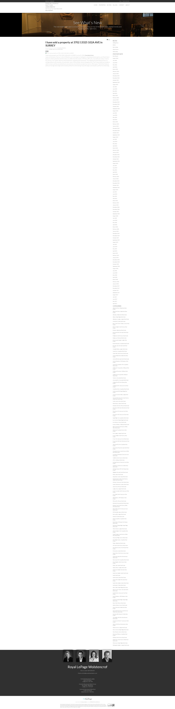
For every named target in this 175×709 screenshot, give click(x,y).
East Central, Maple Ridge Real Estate (120, 420)
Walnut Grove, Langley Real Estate (120, 627)
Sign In (47, 1)
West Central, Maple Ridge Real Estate (121, 629)
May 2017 (115, 301)
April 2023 (115, 145)
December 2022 (116, 154)
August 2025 (115, 84)
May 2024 (115, 117)
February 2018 (116, 281)
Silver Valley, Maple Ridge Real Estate (120, 587)
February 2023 (116, 150)
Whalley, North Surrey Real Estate (56, 49)
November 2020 (116, 209)
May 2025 (115, 91)
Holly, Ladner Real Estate (118, 474)
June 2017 (115, 299)
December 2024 (116, 102)
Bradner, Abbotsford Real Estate (119, 330)
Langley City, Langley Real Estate (119, 488)
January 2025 (116, 99)
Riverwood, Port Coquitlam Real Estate (121, 559)
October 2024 (116, 106)
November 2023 (116, 130)
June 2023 (115, 141)
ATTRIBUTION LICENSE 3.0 (95, 701)
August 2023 (115, 137)
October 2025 (116, 80)
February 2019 (116, 255)
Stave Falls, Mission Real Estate (119, 603)
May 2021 (115, 196)
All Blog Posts (115, 42)
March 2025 (115, 95)
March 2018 (115, 279)
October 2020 (116, 211)
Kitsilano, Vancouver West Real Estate (121, 482)
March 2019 (115, 253)
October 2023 (116, 132)
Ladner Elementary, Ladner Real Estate (121, 484)
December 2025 (116, 75)
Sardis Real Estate (116, 575)
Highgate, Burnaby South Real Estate (120, 472)
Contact (121, 5)
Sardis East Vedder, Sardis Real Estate (120, 573)
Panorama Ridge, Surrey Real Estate (120, 537)
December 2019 (116, 233)
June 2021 (115, 194)
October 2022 (116, 159)
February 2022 (116, 176)
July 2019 (115, 244)
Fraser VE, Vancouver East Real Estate (121, 438)
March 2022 (115, 174)
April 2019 (115, 251)
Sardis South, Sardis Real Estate (119, 577)
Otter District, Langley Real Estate (120, 528)
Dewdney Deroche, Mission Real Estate (121, 405)
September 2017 (116, 292)
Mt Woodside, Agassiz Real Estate (120, 512)
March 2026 (115, 69)
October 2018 (116, 264)
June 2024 (115, 115)
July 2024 (115, 113)
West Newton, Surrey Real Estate (120, 631)
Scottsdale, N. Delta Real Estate (119, 585)
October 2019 (116, 237)
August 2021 (115, 189)
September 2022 (116, 161)
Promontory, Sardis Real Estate (119, 551)
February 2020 (116, 229)
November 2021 (116, 183)
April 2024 (115, 119)
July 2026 (115, 60)
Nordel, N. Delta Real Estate (118, 516)
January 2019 (116, 257)
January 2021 (116, 205)
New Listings (115, 47)
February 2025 (116, 97)
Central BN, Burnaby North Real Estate (121, 359)
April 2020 (115, 224)
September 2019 (116, 240)
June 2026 (115, 62)
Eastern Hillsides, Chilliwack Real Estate (121, 424)
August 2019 (115, 242)
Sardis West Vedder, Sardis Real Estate (121, 583)
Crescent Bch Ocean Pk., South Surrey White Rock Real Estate (121, 398)
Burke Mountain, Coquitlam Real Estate (121, 343)
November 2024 (116, 104)
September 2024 (116, 108)
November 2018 (116, 262)
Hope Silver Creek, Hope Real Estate (120, 476)
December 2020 (116, 207)
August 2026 (115, 58)
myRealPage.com (87, 699)
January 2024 (116, 126)
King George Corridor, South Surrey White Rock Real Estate (120, 479)
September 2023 (116, 135)
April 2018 (115, 277)
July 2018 (115, 270)
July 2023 (115, 139)
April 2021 (115, 198)
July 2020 (115, 218)
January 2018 (116, 283)
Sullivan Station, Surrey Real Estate (120, 605)
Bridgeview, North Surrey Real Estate (120, 335)
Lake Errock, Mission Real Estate (119, 486)
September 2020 (116, 213)
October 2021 (116, 185)
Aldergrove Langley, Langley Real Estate (121, 319)
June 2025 (115, 89)
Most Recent (115, 56)
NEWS (114, 45)
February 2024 (116, 124)
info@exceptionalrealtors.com (90, 673)
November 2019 (116, 235)
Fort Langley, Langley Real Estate (119, 433)
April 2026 (115, 67)
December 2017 (116, 286)
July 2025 (115, 86)
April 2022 (115, 172)
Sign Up (52, 1)
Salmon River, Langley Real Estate (119, 567)
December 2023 (116, 128)
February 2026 (116, 71)
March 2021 (115, 200)
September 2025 (116, 82)
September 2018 (116, 266)
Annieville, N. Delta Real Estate (119, 321)
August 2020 (115, 216)
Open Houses (116, 49)
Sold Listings (115, 51)
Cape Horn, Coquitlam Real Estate (120, 351)
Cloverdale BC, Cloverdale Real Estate (120, 380)
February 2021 (116, 202)
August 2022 (115, 163)
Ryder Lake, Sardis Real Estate (119, 565)
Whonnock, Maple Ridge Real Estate (120, 643)
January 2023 (116, 152)
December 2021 (116, 180)
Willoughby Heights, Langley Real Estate (121, 645)
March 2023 (115, 148)
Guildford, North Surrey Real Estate (120, 457)
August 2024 (115, 110)
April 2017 (115, 303)
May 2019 (115, 248)
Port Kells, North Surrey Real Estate (120, 545)
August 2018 (115, 268)
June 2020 (115, 220)
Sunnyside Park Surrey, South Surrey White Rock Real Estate (120, 611)
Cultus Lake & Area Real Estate (119, 401)
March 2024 (115, 121)
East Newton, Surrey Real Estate (119, 422)
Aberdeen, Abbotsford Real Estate (120, 314)
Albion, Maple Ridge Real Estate (119, 317)
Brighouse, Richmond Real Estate (119, 338)
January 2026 (116, 73)
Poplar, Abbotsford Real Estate (119, 543)
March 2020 (115, 226)
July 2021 (115, 191)
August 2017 (115, 294)
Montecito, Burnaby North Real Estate (121, 503)
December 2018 (116, 259)
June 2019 (115, 246)
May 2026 (115, 64)
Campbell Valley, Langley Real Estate (120, 349)
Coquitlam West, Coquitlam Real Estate (121, 389)
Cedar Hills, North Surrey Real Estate (120, 353)
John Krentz (50, 7)
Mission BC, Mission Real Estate (119, 501)
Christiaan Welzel (83, 701)
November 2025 (116, 78)
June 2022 (115, 167)
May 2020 (115, 222)
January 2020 (116, 231)
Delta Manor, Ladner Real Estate (119, 403)
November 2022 (116, 156)
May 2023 (115, 143)
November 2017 (116, 288)
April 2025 (115, 93)
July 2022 (115, 165)
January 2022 (116, 178)
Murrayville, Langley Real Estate (119, 514)
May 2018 (115, 275)
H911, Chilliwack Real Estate (118, 460)
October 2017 (116, 290)
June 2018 (115, 272)
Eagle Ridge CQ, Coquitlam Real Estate (121, 417)
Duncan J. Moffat (52, 3)
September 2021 (116, 187)
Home (95, 5)
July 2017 (115, 297)
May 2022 (115, 170)
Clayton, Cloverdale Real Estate (119, 378)
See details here (89, 55)
